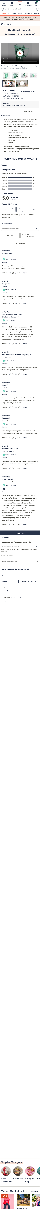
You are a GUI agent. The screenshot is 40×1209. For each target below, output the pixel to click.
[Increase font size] (35, 111)
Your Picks (12, 13)
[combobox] (18, 9)
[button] (4, 4)
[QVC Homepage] (2, 24)
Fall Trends (28, 13)
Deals (4, 13)
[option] (20, 18)
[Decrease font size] (38, 111)
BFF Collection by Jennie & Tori (12, 98)
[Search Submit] (36, 9)
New (20, 13)
